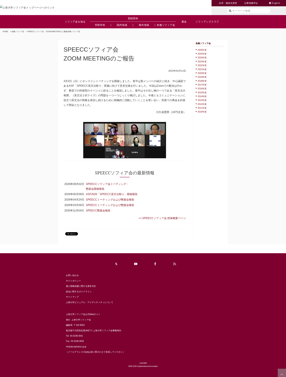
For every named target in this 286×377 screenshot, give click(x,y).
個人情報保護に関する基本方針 (81, 286)
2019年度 (202, 77)
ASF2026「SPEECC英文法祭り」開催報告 (112, 194)
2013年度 (202, 100)
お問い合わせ (72, 275)
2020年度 (202, 73)
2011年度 (202, 108)
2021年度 (202, 69)
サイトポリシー (73, 281)
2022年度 (202, 65)
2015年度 (202, 92)
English (276, 3)
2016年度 (202, 88)
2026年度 (202, 50)
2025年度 (202, 54)
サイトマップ (72, 297)
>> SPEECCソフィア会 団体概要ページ (162, 218)
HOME (5, 31)
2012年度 (202, 104)
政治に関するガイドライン (79, 291)
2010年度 (202, 112)
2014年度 (202, 96)
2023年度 (202, 61)
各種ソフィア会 (17, 31)
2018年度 (202, 81)
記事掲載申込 (251, 3)
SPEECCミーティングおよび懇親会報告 (110, 199)
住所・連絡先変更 (228, 3)
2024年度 (202, 57)
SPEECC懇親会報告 (98, 210)
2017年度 (202, 85)
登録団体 (133, 18)
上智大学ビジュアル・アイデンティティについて (89, 302)
